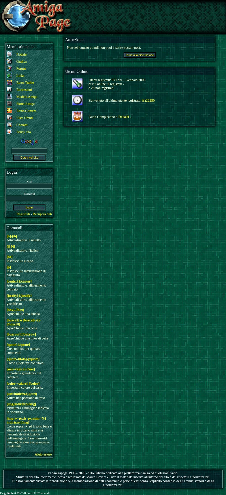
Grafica (21, 61)
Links (20, 75)
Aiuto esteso (43, 454)
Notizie (21, 54)
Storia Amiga (25, 104)
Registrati (23, 214)
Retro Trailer (25, 82)
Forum (21, 68)
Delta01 (123, 117)
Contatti (21, 125)
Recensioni (24, 90)
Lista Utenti (24, 118)
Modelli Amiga (26, 97)
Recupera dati (42, 214)
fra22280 (148, 100)
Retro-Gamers (26, 111)
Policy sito (23, 132)
